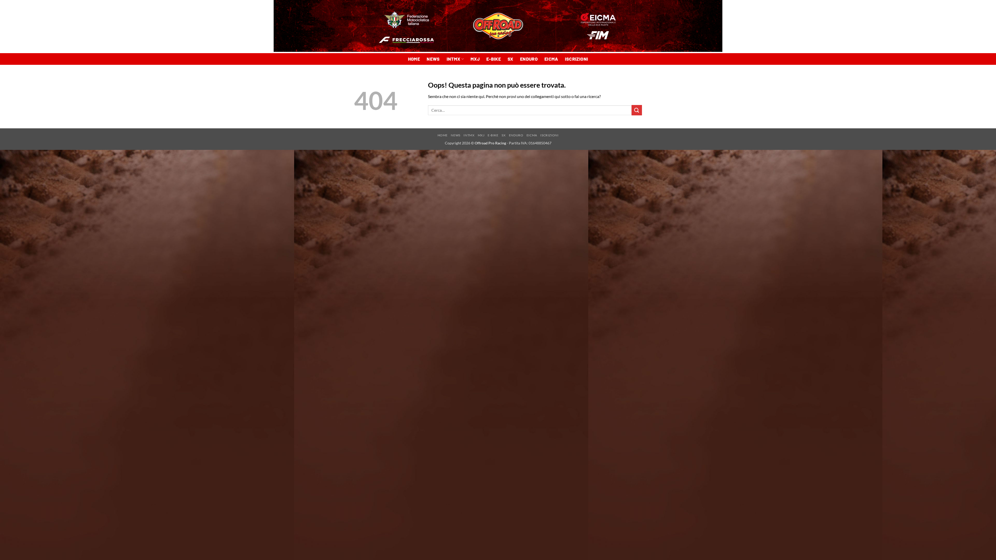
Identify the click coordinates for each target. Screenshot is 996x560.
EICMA (551, 59)
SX (510, 59)
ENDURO (529, 59)
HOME (414, 59)
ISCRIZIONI (576, 59)
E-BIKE (493, 59)
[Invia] (637, 110)
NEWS (433, 59)
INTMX (453, 59)
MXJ (475, 59)
